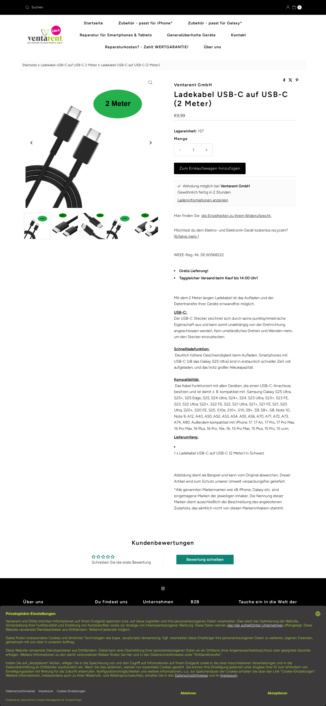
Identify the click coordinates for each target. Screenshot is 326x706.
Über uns (212, 47)
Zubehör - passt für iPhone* (145, 23)
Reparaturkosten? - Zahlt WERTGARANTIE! (147, 47)
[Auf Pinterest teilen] (297, 80)
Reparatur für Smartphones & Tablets (116, 35)
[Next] (150, 142)
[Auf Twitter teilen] (291, 80)
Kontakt (238, 35)
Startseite (93, 23)
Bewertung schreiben (205, 559)
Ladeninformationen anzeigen (203, 200)
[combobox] (92, 7)
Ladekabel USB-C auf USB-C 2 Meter (69, 65)
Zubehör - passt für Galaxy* (215, 23)
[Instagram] (163, 588)
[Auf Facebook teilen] (284, 80)
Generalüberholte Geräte (191, 35)
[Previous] (31, 142)
